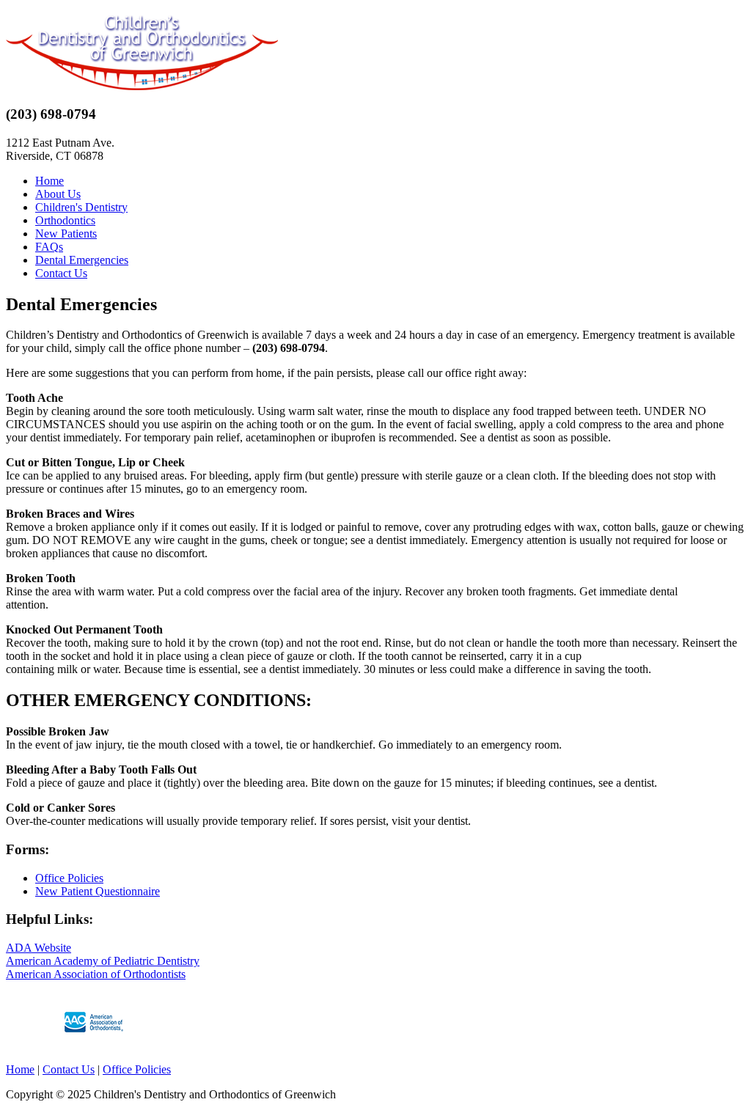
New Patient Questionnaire (97, 891)
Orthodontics (65, 220)
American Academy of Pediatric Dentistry (102, 961)
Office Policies (69, 878)
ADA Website (38, 947)
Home (49, 181)
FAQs (49, 246)
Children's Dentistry (81, 207)
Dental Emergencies (81, 260)
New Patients (66, 233)
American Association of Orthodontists (96, 974)
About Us (58, 194)
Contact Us (61, 273)
